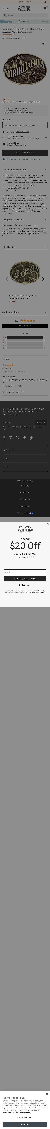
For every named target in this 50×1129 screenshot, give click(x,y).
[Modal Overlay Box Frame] (25, 564)
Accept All (25, 1124)
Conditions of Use (10, 1112)
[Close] (47, 1094)
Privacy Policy (25, 1112)
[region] (25, 1110)
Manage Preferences (25, 1117)
